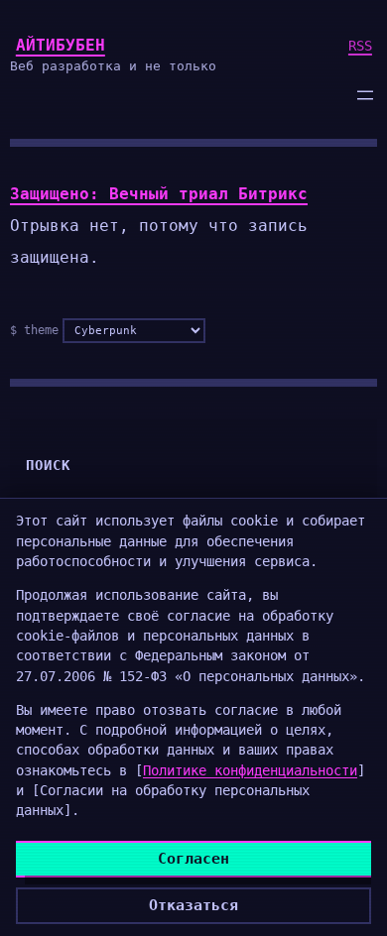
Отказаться (193, 905)
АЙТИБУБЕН (60, 45)
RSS (360, 46)
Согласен (193, 859)
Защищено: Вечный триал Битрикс (159, 193)
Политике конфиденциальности (250, 770)
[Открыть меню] (365, 95)
